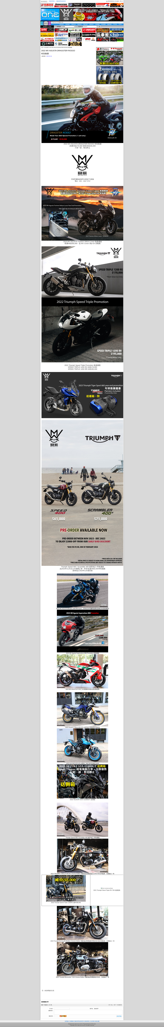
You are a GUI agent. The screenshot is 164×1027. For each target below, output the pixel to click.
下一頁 (116, 1004)
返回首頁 (62, 24)
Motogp (115, 24)
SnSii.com (93, 1024)
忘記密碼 (92, 1021)
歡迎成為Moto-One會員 (113, 1)
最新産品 (79, 24)
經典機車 (97, 24)
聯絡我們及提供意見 (61, 1)
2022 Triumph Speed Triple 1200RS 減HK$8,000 (66, 902)
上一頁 (113, 1004)
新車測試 (68, 24)
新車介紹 (73, 24)
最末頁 (120, 1004)
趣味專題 (109, 24)
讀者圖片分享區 (47, 26)
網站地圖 (97, 1021)
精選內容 (91, 24)
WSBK (120, 24)
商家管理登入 (52, 1)
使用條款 (67, 1021)
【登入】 (121, 1)
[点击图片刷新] (63, 1016)
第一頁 (110, 1004)
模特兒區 (85, 24)
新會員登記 (87, 1021)
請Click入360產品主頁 (58, 22)
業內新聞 (103, 24)
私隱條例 (72, 1021)
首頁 (42, 47)
